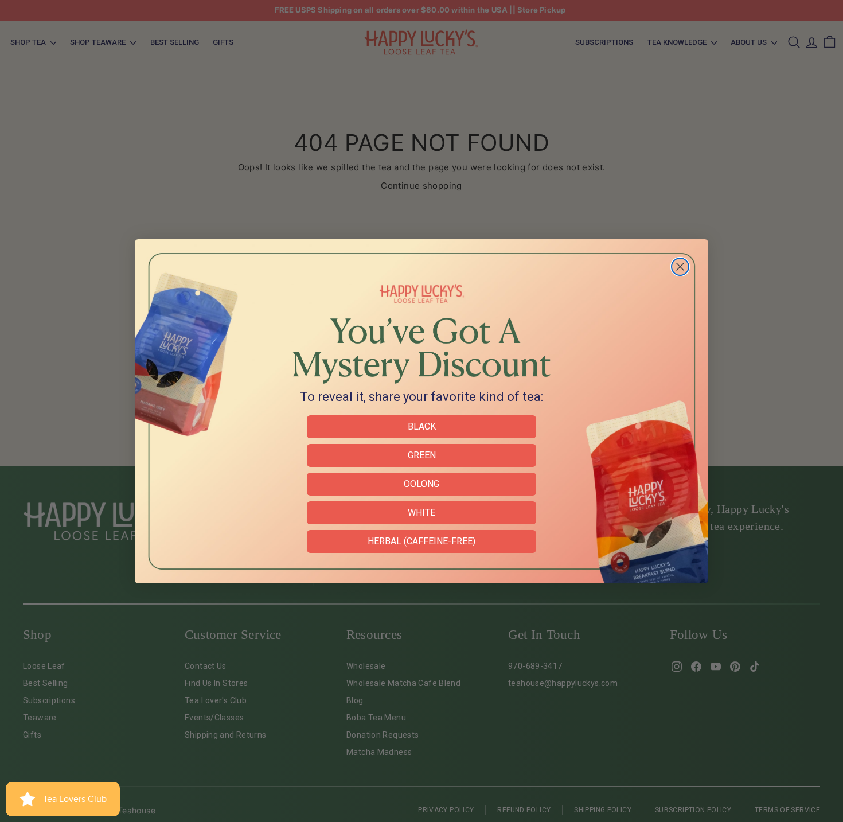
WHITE (421, 512)
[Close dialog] (680, 266)
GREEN (422, 455)
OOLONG (421, 483)
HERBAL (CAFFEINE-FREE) (421, 541)
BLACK (422, 426)
